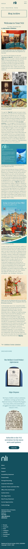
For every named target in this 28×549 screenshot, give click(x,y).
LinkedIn (5, 532)
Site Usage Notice (6, 496)
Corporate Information (7, 483)
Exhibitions (7, 344)
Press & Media (5, 477)
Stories (16, 8)
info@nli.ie (4, 517)
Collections (18, 344)
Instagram (5, 530)
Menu (25, 3)
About (2, 465)
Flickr (4, 528)
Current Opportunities (7, 502)
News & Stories (9, 8)
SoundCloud (6, 534)
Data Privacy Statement (7, 499)
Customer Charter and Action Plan (10, 486)
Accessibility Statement (7, 474)
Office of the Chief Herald (8, 489)
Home (2, 8)
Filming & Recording (6, 480)
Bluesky (5, 525)
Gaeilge (3, 3)
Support (3, 471)
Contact (3, 468)
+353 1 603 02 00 (5, 516)
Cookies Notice (5, 493)
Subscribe (14, 447)
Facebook (5, 527)
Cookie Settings (5, 505)
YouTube (5, 536)
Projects (12, 344)
